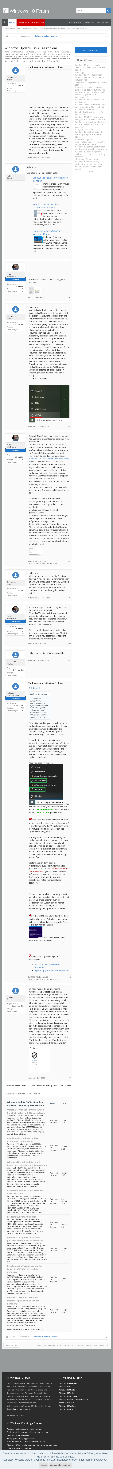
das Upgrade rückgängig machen (20, 1438)
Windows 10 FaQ (65, 1386)
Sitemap (79, 1345)
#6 (69, 643)
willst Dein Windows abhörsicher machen (26, 1441)
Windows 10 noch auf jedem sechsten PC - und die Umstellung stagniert (90, 154)
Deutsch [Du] (10, 1345)
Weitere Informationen (60, 1465)
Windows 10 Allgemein (68, 1383)
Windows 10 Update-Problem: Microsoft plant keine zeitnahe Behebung (23, 1300)
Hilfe (59, 1345)
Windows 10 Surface (67, 1406)
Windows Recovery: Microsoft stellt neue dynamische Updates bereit (91, 105)
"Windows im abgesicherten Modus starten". (91, 83)
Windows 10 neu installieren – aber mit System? (90, 100)
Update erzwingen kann (20, 1409)
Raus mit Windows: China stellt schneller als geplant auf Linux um (90, 88)
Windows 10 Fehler (66, 1393)
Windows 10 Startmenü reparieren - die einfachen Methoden (32, 1445)
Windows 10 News (66, 1402)
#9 (69, 1078)
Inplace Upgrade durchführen (19, 1448)
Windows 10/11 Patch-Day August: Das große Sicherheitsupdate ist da (91, 118)
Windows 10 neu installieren (18, 1435)
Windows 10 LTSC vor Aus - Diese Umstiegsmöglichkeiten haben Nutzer (90, 134)
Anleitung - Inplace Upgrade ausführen (47, 966)
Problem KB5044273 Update (21, 1216)
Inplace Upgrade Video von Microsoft (52, 970)
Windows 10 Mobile (67, 1390)
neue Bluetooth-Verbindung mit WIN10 (89, 167)
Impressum (68, 1345)
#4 (69, 561)
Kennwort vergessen (84, 139)
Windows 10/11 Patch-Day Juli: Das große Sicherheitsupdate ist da (91, 162)
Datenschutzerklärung (95, 1345)
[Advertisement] (49, 88)
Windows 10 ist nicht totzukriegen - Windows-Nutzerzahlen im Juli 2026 (91, 148)
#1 (69, 157)
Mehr (91, 171)
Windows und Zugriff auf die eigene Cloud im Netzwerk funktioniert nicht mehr (91, 124)
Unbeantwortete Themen (78, 28)
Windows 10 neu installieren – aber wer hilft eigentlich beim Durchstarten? (90, 95)
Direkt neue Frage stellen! (31, 22)
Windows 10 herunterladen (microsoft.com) (49, 458)
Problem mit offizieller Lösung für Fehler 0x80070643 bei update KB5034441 (24, 1268)
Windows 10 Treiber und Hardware (73, 1399)
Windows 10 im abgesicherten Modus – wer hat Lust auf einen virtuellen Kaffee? (89, 77)
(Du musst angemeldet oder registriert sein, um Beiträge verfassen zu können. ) (39, 1087)
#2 (69, 298)
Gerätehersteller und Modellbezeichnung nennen (27, 1432)
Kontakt (51, 1345)
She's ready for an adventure (88, 159)
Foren (12, 22)
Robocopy (79, 72)
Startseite (41, 1345)
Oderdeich (36, 688)
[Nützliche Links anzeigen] (105, 36)
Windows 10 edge (66, 1409)
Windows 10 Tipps (29, 28)
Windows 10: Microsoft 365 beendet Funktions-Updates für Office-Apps (89, 112)
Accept (44, 1465)
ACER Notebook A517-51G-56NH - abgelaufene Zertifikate (90, 143)
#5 (69, 598)
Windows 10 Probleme (68, 1396)
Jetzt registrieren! (91, 50)
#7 (69, 660)
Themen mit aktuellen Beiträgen (52, 28)
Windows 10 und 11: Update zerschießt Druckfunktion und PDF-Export (91, 67)
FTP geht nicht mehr (84, 129)
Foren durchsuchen (12, 28)
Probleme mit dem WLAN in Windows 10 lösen (47, 232)
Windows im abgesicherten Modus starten (24, 1429)
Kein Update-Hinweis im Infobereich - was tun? (45, 206)
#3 (69, 426)
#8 (69, 977)
